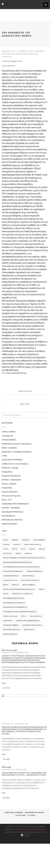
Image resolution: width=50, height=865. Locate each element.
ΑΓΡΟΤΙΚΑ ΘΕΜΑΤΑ (9, 440)
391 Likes (6, 759)
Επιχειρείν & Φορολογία (11, 476)
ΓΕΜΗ (14, 549)
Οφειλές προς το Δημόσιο (22, 594)
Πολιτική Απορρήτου (37, 829)
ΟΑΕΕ (5, 594)
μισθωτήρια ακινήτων (11, 629)
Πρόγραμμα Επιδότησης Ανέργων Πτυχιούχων (19, 612)
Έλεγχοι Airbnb (39, 540)
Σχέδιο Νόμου (36, 616)
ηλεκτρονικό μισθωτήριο (32, 625)
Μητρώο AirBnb (28, 585)
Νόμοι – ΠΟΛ (7, 500)
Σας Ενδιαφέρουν (8, 516)
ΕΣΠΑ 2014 (7, 553)
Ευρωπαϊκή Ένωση (10, 580)
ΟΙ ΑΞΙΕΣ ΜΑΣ (21, 815)
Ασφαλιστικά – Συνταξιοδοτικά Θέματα (16, 452)
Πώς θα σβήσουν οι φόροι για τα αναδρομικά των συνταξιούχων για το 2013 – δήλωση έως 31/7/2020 (24, 774)
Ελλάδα (28, 553)
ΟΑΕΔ (41, 589)
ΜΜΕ (5, 585)
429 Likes (6, 688)
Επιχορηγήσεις (28, 576)
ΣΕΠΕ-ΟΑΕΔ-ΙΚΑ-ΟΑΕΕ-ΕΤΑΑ (12, 520)
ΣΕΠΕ (23, 616)
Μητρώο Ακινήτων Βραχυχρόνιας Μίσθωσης (19, 589)
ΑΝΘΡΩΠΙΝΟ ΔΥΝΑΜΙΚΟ (14, 812)
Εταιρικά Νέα (7, 488)
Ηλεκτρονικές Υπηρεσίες (11, 496)
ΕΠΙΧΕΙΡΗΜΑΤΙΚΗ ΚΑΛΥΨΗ (34, 812)
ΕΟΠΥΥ (32, 549)
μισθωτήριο (29, 629)
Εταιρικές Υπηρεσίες (9, 492)
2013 (5, 540)
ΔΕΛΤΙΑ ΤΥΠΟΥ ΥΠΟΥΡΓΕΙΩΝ (12, 460)
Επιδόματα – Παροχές (10, 468)
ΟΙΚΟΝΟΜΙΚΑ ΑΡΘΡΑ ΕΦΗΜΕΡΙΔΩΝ (15, 504)
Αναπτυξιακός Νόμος (32, 544)
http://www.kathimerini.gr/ (17, 373)
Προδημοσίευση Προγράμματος (15, 607)
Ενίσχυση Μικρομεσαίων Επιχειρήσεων (17, 562)
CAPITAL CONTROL (9, 432)
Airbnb (15, 540)
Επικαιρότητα (7, 472)
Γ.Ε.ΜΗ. (4, 456)
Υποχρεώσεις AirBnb (11, 625)
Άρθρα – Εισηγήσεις (9, 448)
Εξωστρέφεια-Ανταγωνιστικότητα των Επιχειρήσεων (21, 567)
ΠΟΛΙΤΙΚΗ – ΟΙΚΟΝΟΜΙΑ (11, 508)
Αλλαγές (17, 544)
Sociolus (42, 832)
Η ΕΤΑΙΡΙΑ (31, 815)
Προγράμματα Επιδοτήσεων (12, 512)
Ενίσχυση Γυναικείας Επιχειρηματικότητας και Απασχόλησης (24, 558)
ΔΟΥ (23, 549)
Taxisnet (26, 540)
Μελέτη (15, 585)
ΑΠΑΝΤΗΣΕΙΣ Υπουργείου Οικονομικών (16, 444)
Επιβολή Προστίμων (34, 571)
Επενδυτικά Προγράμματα (13, 571)
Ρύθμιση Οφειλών (10, 616)
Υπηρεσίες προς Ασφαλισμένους (28, 621)
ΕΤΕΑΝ (18, 553)
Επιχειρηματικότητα (11, 576)
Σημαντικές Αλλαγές (9, 524)
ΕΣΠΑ (42, 549)
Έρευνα (6, 544)
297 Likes (6, 798)
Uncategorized (7, 436)
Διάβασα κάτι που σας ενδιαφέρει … (16, 464)
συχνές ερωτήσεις (10, 634)
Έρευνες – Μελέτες (9, 484)
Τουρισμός (7, 621)
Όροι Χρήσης (22, 829)
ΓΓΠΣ (5, 549)
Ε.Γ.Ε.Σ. (13, 51)
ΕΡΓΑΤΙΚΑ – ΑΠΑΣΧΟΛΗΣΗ (11, 480)
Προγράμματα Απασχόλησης (13, 598)
